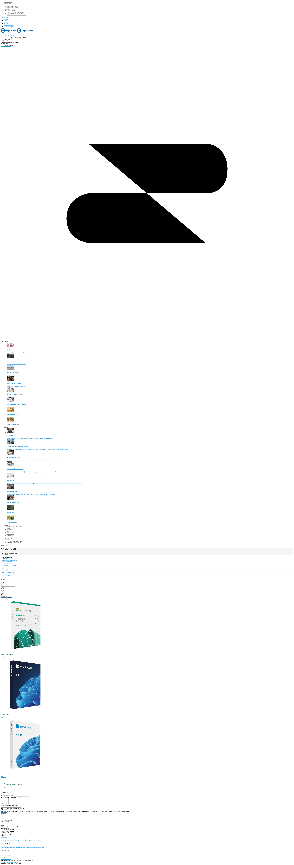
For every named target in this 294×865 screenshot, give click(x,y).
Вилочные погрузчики (12, 386)
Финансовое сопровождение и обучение (38, 472)
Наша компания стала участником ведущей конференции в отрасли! (23, 847)
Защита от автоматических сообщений (12, 808)
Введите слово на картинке (9, 805)
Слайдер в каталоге (13, 7)
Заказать (290, 863)
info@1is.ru (7, 40)
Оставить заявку (6, 46)
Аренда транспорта (13, 372)
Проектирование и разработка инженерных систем (20, 483)
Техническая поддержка (45, 438)
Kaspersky (9, 364)
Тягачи (15, 375)
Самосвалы (10, 375)
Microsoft (5, 596)
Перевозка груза (12, 491)
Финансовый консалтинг (15, 469)
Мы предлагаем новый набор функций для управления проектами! (22, 840)
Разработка (10, 435)
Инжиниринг (11, 480)
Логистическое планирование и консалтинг (27, 494)
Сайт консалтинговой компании (16, 15)
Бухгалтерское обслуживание (16, 404)
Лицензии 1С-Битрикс (12, 353)
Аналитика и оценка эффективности (16, 460)
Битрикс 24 (22, 353)
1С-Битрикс (10, 350)
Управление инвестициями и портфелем (17, 472)
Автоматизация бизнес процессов (18, 446)
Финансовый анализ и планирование (58, 472)
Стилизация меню (12, 6)
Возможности (8, 2)
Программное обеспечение (15, 361)
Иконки (9, 3)
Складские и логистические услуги (48, 494)
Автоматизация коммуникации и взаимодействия (37, 449)
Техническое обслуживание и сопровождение (70, 483)
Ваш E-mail (4, 794)
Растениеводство (12, 522)
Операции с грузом (13, 502)
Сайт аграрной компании (14, 13)
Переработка (11, 512)
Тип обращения (5, 797)
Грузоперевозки (11, 494)
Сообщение (4, 804)
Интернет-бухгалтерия (14, 394)
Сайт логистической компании (16, 12)
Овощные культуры (13, 424)
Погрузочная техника (14, 383)
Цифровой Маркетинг (51, 460)
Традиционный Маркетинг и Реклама (35, 460)
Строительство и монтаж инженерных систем (46, 483)
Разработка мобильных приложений (29, 438)
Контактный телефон (7, 795)
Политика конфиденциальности (10, 862)
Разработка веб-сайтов (13, 438)
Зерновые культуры (13, 414)
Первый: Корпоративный (11, 553)
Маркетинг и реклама (14, 457)
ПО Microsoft (22, 364)
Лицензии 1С (15, 364)
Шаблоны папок (11, 5)
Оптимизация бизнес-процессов (15, 449)
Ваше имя (4, 792)
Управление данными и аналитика (59, 449)
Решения (6, 9)
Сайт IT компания (12, 10)
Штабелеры (21, 386)
